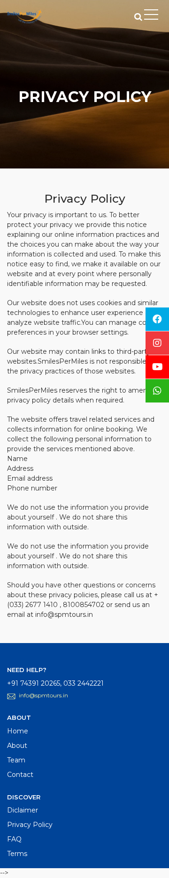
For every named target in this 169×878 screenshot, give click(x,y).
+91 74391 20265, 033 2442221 (55, 683)
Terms (17, 853)
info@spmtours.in (43, 695)
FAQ (14, 839)
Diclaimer (22, 810)
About (17, 745)
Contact (20, 774)
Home (17, 731)
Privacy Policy (30, 824)
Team (16, 760)
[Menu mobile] (151, 16)
